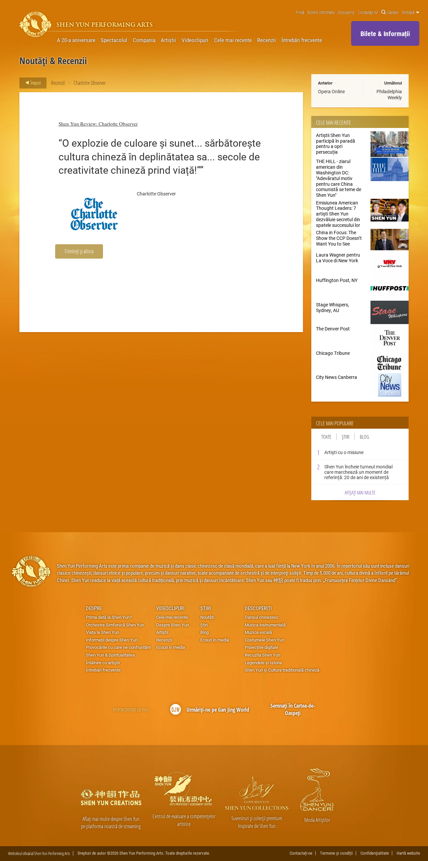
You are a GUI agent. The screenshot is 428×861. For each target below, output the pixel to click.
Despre (94, 608)
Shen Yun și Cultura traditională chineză (282, 670)
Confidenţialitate (374, 853)
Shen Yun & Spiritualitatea (110, 655)
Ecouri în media (170, 647)
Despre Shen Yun (172, 625)
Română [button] (408, 12)
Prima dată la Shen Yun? (109, 617)
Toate (326, 436)
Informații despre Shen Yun (111, 640)
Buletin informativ (320, 12)
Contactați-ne (368, 12)
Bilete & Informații (385, 33)
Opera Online (331, 91)
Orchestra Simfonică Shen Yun (115, 625)
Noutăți (207, 617)
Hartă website (408, 853)
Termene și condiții (336, 853)
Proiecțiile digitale (261, 647)
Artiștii (168, 40)
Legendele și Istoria (263, 663)
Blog (364, 436)
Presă (300, 12)
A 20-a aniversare (76, 40)
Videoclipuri (195, 40)
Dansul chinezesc (262, 617)
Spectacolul (114, 40)
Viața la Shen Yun (102, 632)
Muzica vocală (258, 632)
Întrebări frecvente (302, 40)
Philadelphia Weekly (389, 94)
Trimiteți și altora (79, 251)
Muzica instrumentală (265, 625)
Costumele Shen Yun (264, 640)
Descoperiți (346, 12)
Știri (345, 436)
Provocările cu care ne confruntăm (118, 647)
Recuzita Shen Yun (262, 655)
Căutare (393, 12)
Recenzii (266, 40)
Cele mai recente (233, 40)
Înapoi (35, 82)
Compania (144, 40)
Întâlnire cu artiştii (103, 663)
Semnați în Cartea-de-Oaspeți (293, 709)
